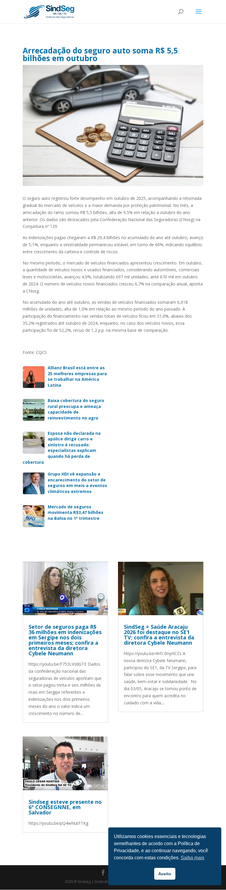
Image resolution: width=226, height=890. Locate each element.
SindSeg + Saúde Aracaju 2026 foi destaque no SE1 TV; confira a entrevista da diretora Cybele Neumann (159, 634)
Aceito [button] (164, 873)
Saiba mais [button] (192, 857)
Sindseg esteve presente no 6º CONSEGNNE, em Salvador (65, 807)
